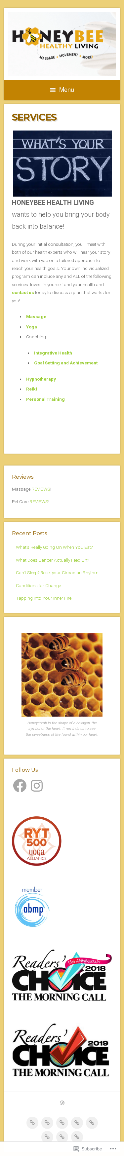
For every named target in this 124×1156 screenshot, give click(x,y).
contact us (23, 292)
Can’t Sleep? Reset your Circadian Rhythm (57, 572)
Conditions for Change (38, 585)
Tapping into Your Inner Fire (43, 598)
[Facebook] (20, 786)
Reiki (31, 389)
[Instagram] (37, 786)
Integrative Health (53, 352)
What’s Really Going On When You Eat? (54, 547)
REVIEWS (40, 489)
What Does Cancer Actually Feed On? (52, 560)
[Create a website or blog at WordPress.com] (62, 1103)
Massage (36, 316)
